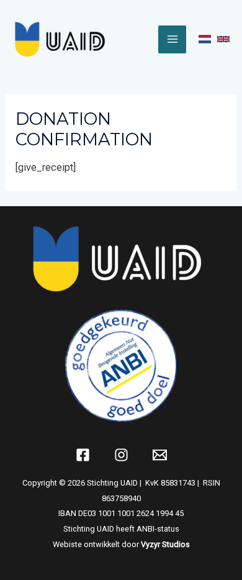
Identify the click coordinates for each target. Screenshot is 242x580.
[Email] (159, 454)
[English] (223, 39)
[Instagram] (121, 454)
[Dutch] (205, 39)
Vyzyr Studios (165, 544)
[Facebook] (82, 454)
